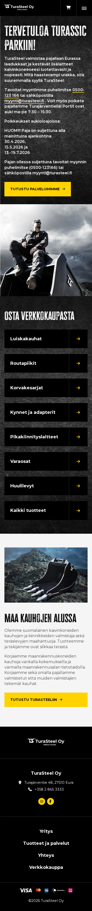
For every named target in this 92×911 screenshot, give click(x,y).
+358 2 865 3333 (49, 789)
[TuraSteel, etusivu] (19, 8)
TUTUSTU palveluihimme (35, 189)
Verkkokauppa (46, 867)
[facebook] (50, 801)
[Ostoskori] (68, 8)
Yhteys (46, 855)
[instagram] (41, 801)
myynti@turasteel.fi (24, 101)
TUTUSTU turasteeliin (33, 699)
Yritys (46, 831)
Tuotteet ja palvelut (46, 843)
